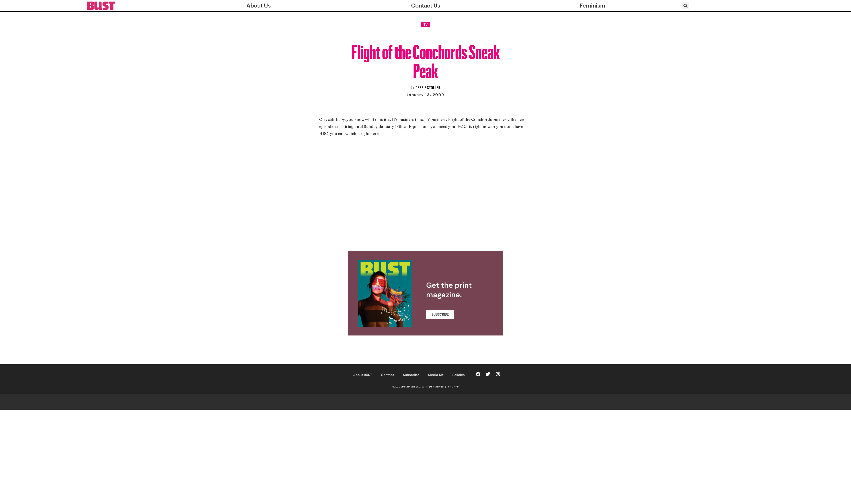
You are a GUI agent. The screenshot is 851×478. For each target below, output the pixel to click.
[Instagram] (498, 374)
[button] (685, 5)
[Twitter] (488, 374)
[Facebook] (478, 374)
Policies (458, 375)
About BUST (362, 375)
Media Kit (435, 375)
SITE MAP (453, 386)
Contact (387, 375)
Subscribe (411, 375)
